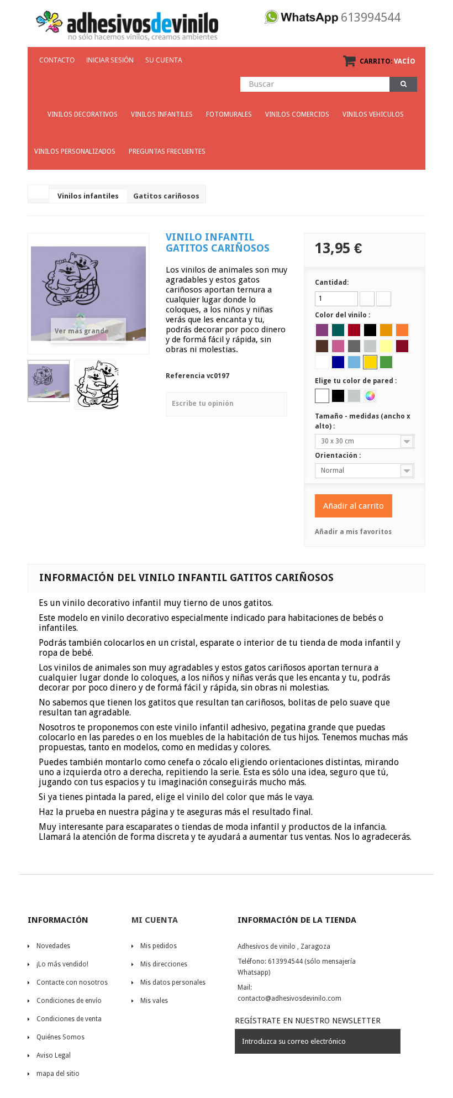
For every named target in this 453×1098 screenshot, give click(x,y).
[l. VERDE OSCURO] (338, 330)
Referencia (185, 376)
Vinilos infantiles (88, 196)
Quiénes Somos (60, 1037)
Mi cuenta (154, 920)
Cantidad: (332, 282)
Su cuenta (163, 60)
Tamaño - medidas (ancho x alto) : (362, 421)
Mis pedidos (158, 946)
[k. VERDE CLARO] (386, 362)
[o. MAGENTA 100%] (338, 346)
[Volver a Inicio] (38, 191)
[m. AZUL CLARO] (354, 362)
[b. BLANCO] (322, 362)
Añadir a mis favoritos (353, 532)
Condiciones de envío (69, 1001)
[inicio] (34, 109)
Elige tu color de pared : (356, 381)
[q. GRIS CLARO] (370, 346)
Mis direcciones (163, 964)
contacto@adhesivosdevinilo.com (289, 998)
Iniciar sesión (110, 60)
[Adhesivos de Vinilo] (127, 22)
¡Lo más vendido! (62, 964)
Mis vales (154, 1001)
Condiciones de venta (69, 1019)
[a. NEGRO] (370, 330)
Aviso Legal (53, 1055)
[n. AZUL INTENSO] (338, 362)
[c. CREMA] (386, 346)
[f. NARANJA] (402, 330)
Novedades (53, 946)
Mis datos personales (173, 982)
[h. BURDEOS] (402, 346)
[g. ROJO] (354, 330)
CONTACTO (57, 60)
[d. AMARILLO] (370, 362)
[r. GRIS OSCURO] (354, 346)
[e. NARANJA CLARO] (386, 330)
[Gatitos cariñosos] (49, 381)
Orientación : (338, 455)
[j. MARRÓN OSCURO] (322, 346)
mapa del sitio (58, 1074)
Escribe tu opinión (203, 403)
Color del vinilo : (343, 315)
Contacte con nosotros (72, 982)
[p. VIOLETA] (322, 330)
